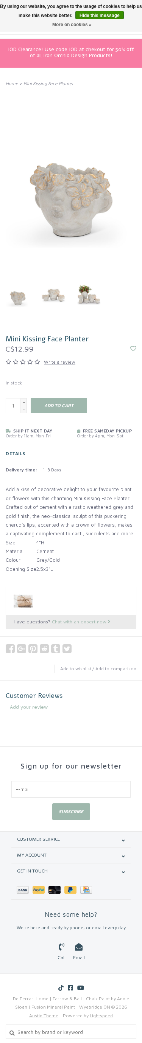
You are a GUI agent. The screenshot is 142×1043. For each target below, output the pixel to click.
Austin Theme (43, 1015)
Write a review (59, 362)
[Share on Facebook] (10, 648)
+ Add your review (27, 707)
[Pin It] (32, 648)
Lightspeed (101, 1015)
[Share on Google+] (21, 648)
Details (15, 453)
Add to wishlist (75, 668)
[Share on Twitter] (67, 648)
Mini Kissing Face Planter (48, 83)
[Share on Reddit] (44, 648)
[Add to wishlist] (133, 349)
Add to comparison (115, 668)
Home (12, 83)
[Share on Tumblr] (55, 648)
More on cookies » (72, 24)
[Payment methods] (25, 889)
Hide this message (100, 15)
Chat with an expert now (80, 622)
